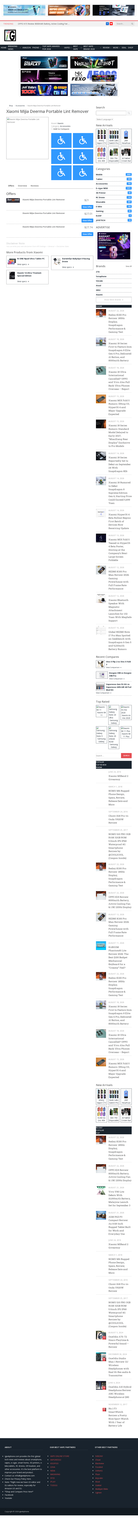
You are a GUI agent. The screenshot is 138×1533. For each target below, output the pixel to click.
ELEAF (113, 215)
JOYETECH (113, 220)
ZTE (98, 272)
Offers (11, 185)
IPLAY (52, 1481)
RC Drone (113, 197)
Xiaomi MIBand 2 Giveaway (118, 777)
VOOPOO (54, 1463)
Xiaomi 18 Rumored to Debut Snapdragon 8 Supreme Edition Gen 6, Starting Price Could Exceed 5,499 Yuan (120, 493)
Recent (99, 1127)
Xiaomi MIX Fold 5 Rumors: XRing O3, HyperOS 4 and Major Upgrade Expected (119, 407)
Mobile (113, 174)
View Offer (87, 207)
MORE (115, 47)
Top (98, 1133)
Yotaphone (101, 276)
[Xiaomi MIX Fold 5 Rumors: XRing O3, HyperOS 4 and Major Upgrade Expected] (101, 399)
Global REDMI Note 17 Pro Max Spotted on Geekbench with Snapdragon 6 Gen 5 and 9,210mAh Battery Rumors (119, 640)
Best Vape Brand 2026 (89, 47)
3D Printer (113, 193)
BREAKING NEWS (12, 47)
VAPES (67, 47)
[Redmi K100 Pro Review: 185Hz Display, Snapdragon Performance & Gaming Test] (101, 313)
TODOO (53, 1485)
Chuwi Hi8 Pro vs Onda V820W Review (118, 819)
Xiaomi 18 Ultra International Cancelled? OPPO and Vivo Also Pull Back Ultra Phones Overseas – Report (119, 380)
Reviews (35, 185)
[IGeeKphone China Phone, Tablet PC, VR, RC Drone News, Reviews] (10, 36)
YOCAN (99, 281)
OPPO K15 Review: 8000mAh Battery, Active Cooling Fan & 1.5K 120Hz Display (45, 24)
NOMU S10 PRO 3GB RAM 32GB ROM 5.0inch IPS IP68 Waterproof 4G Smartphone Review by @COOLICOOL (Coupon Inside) (119, 846)
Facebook (9, 1495)
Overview (22, 185)
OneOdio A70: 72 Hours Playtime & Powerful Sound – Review (118, 1342)
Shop (130, 47)
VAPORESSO (55, 1459)
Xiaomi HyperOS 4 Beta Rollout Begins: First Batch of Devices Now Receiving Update (119, 521)
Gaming (113, 211)
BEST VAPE (75, 47)
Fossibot (99, 1467)
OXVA (52, 1467)
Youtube (8, 1498)
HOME (3, 47)
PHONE (35, 47)
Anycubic (99, 1478)
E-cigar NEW (113, 188)
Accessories (65, 126)
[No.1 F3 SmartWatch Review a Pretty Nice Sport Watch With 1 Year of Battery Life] (101, 1407)
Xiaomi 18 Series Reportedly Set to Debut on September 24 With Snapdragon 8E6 (119, 464)
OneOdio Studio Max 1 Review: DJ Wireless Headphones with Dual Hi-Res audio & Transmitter (119, 1367)
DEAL (124, 47)
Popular (100, 762)
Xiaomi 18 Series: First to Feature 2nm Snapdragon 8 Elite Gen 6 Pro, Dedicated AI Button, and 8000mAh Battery (120, 352)
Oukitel (98, 1485)
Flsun (97, 1474)
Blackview (99, 1463)
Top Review (101, 765)
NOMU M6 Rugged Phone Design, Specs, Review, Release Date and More (118, 797)
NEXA (52, 1470)
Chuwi (98, 1459)
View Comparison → (113, 667)
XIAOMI (99, 306)
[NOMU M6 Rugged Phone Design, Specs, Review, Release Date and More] (101, 789)
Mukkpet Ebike (101, 1489)
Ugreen (98, 1492)
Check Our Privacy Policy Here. (18, 1479)
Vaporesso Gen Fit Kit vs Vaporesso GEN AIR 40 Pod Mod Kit (118, 687)
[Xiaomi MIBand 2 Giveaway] (101, 774)
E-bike (113, 206)
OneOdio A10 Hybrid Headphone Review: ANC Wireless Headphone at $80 (119, 1392)
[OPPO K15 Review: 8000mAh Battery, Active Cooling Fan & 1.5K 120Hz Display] (101, 895)
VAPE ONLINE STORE (59, 1456)
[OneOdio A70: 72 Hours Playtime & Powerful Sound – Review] (101, 1335)
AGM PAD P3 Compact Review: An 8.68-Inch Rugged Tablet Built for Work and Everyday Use (119, 1225)
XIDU (98, 290)
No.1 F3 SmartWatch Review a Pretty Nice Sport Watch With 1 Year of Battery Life (118, 1417)
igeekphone (24, 1511)
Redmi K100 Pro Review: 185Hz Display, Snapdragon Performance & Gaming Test (117, 323)
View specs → (23, 264)
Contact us (9, 1475)
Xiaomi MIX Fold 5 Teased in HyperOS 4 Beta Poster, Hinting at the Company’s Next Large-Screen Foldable (119, 550)
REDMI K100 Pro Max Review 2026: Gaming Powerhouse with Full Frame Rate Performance (118, 580)
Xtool (98, 285)
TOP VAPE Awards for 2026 (51, 47)
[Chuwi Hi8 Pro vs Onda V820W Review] (101, 814)
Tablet (113, 179)
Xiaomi (38, 252)
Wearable (113, 202)
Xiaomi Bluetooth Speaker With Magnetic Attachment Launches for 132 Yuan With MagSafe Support (120, 610)
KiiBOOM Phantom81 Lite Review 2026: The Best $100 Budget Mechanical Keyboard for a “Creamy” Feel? (118, 957)
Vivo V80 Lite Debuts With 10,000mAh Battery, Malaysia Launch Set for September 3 (119, 1198)
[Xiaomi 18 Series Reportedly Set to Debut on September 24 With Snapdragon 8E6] (101, 456)
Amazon (27, 47)
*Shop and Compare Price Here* (19, 1491)
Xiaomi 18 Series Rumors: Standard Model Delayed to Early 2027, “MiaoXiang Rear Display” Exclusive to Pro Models (119, 436)
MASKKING (55, 1474)
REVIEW (106, 47)
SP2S (52, 1478)
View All (129, 266)
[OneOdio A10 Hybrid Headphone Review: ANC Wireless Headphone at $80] (101, 1385)
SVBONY (99, 1456)
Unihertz (99, 1470)
